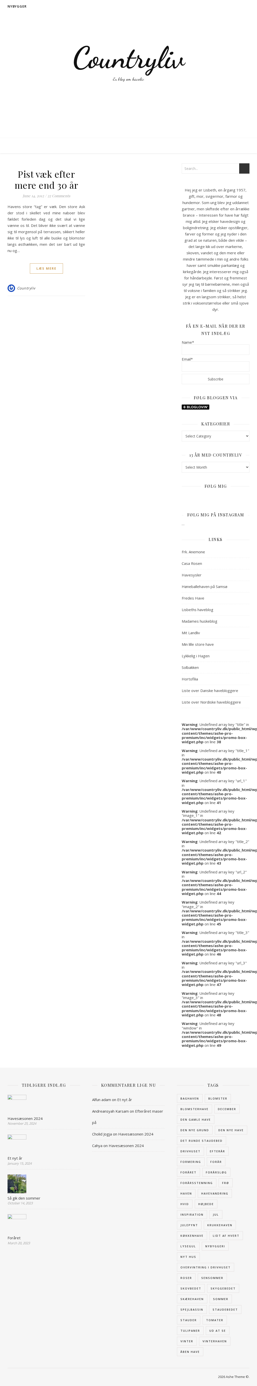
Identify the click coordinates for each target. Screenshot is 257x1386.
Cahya (97, 1145)
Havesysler (192, 574)
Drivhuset (190, 1151)
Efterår (217, 1151)
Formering (190, 1162)
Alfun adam (101, 1099)
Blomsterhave (194, 1109)
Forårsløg (216, 1172)
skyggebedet (223, 1288)
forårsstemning (196, 1183)
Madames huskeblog (199, 621)
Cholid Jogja (102, 1133)
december (227, 1109)
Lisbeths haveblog (197, 609)
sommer (220, 1299)
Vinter (186, 1341)
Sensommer (212, 1278)
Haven (186, 1193)
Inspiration (192, 1214)
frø (225, 1183)
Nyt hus (188, 1257)
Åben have (190, 1352)
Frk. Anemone (193, 551)
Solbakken (190, 667)
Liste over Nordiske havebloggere (211, 702)
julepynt (189, 1225)
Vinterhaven (215, 1341)
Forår (216, 1162)
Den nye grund (194, 1130)
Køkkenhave (192, 1235)
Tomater (214, 1320)
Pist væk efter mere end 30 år (46, 179)
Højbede (206, 1204)
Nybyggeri (215, 1246)
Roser (186, 1278)
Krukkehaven (219, 1225)
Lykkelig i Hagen (196, 655)
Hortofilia (190, 678)
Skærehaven (192, 1299)
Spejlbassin (191, 1309)
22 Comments (58, 195)
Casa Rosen (192, 563)
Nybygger (17, 6)
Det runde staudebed (201, 1141)
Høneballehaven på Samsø (204, 586)
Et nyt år (124, 1099)
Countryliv (128, 58)
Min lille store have (198, 644)
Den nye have (231, 1130)
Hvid (184, 1204)
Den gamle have (195, 1119)
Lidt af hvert (226, 1235)
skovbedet (190, 1288)
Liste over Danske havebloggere (210, 690)
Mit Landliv (191, 632)
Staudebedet (225, 1309)
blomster (217, 1098)
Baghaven (189, 1098)
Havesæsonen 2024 (135, 1133)
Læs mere (46, 268)
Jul (216, 1214)
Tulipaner (190, 1330)
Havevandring (214, 1193)
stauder (188, 1320)
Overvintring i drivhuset (205, 1267)
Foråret (188, 1172)
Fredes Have (193, 598)
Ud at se (217, 1330)
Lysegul (188, 1246)
